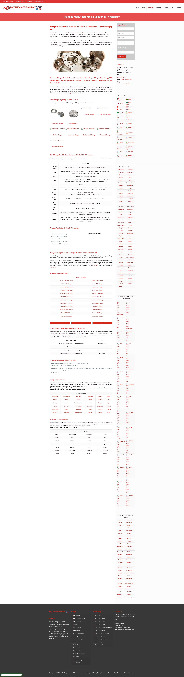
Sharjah (130, 254)
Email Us (96, 265)
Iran (129, 116)
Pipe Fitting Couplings (101, 639)
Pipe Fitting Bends (100, 618)
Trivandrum (78, 406)
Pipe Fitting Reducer (100, 636)
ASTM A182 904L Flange (66, 313)
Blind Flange (73, 123)
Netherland (120, 134)
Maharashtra (120, 225)
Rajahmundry (78, 412)
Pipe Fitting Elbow (100, 624)
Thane (130, 225)
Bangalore (100, 406)
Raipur (78, 399)
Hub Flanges (76, 615)
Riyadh (121, 246)
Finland (121, 278)
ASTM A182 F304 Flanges (66, 290)
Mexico (121, 116)
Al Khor (121, 262)
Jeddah (130, 246)
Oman (129, 99)
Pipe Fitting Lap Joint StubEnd (103, 627)
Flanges (75, 624)
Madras (130, 222)
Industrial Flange (73, 135)
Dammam (120, 249)
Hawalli (121, 265)
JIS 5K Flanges (79, 660)
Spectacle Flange (57, 123)
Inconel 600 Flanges (97, 290)
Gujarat (90, 412)
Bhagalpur (55, 403)
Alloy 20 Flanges (97, 306)
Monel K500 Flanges (97, 284)
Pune (66, 409)
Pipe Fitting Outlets (100, 645)
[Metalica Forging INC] (23, 8)
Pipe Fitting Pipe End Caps (102, 633)
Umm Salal (130, 262)
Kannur (100, 399)
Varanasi (90, 396)
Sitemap (130, 673)
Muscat (130, 273)
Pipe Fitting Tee (99, 642)
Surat (108, 399)
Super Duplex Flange (66, 316)
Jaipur (90, 399)
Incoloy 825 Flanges (97, 316)
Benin (121, 151)
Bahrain (130, 123)
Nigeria (130, 112)
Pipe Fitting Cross (100, 621)
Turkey (121, 123)
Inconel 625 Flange (97, 293)
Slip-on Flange (89, 114)
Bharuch (66, 406)
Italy (121, 155)
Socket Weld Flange (89, 135)
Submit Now (121, 56)
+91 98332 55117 (20, 1)
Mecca (130, 249)
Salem (66, 399)
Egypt (121, 142)
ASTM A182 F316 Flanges (66, 300)
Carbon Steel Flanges (79, 653)
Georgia (121, 281)
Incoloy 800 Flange (97, 313)
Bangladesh (120, 100)
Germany (130, 281)
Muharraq (130, 270)
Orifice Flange (57, 135)
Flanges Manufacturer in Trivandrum (78, 33)
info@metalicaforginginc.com (35, 1)
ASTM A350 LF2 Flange (66, 280)
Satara (130, 228)
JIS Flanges (76, 656)
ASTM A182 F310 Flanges (66, 296)
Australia (130, 132)
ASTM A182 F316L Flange (66, 303)
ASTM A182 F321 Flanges (66, 306)
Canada (121, 107)
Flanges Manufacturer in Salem (76, 93)
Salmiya (130, 265)
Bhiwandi (100, 396)
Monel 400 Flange (97, 287)
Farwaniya (121, 267)
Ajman (121, 257)
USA (129, 109)
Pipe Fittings (98, 615)
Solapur (121, 230)
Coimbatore (90, 406)
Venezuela (131, 142)
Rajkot (90, 409)
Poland (130, 155)
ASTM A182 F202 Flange (66, 287)
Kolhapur (130, 230)
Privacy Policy (112, 673)
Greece (121, 283)
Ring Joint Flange (105, 114)
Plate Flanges (77, 621)
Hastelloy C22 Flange (97, 296)
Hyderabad (55, 409)
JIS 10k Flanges (79, 663)
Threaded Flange (105, 135)
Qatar (121, 103)
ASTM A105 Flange (81, 277)
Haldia (90, 403)
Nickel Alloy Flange (97, 303)
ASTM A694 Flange (66, 284)
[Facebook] (174, 1)
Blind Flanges (77, 630)
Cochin (55, 406)
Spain (121, 127)
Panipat (100, 403)
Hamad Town (121, 273)
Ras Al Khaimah (130, 257)
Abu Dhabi (130, 252)
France (121, 120)
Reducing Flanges (78, 636)
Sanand (130, 214)
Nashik (121, 233)
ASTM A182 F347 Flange (66, 309)
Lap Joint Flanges (78, 642)
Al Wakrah (130, 260)
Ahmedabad (55, 396)
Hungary (121, 286)
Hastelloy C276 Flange (97, 300)
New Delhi (78, 396)
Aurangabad (130, 233)
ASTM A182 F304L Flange (66, 293)
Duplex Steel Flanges (97, 280)
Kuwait (130, 120)
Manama (130, 267)
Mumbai (55, 412)
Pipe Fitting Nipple (100, 630)
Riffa (121, 270)
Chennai (109, 406)
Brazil (121, 113)
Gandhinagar (121, 217)
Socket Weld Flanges (79, 633)
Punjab (100, 412)
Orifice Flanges (77, 645)
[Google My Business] (181, 1)
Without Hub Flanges (79, 618)
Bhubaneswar (66, 396)
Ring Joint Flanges (78, 648)
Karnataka (121, 222)
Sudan (121, 147)
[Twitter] (177, 1)
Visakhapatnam (78, 403)
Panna (108, 396)
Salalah (121, 275)
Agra (108, 403)
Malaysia (130, 107)
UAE (121, 109)
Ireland (130, 283)
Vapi (121, 214)
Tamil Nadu (130, 220)
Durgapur (66, 403)
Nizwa (130, 236)
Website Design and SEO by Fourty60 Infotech (94, 673)
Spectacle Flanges (78, 651)
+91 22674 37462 (127, 79)
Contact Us (53, 267)
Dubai (120, 254)
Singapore (120, 139)
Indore (108, 412)
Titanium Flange (97, 309)
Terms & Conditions (122, 673)
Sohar (130, 275)
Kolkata (109, 409)
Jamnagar (78, 409)
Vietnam (130, 151)
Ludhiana (100, 409)
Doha (121, 260)
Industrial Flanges (78, 639)
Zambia (130, 137)
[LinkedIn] (179, 1)
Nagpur (55, 399)
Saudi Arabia (121, 238)
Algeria (130, 127)
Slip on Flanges (77, 627)
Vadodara (120, 220)
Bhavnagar (130, 217)
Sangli (121, 228)
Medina (121, 252)
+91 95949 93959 (8, 1)
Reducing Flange (57, 146)
